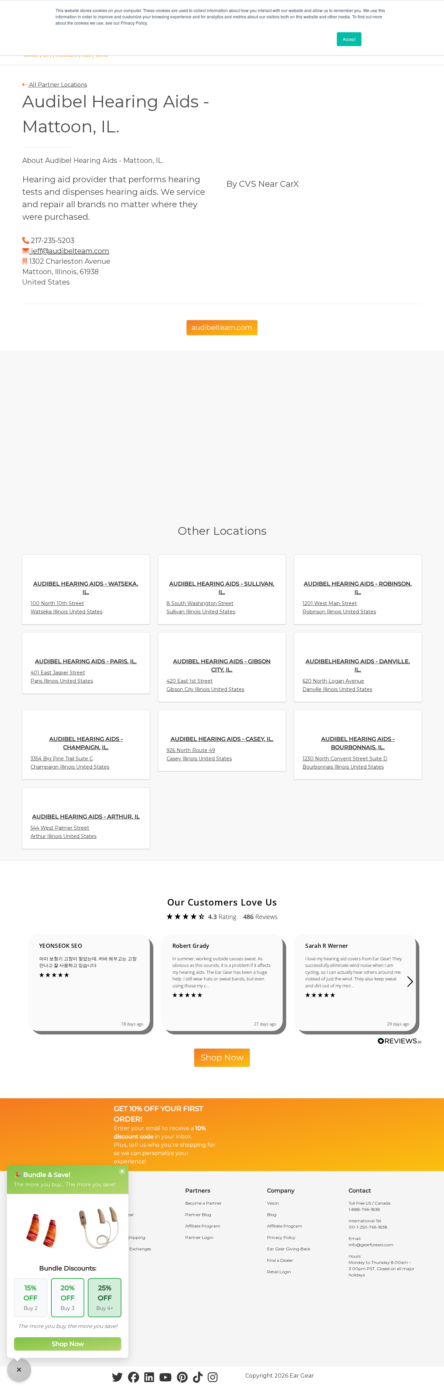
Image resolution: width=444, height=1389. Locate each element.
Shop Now (222, 1057)
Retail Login (279, 1271)
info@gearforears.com (371, 1244)
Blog (271, 1214)
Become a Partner (203, 1203)
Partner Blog (198, 1214)
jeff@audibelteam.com (70, 251)
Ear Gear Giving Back (288, 1248)
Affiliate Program (202, 1226)
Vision (273, 1203)
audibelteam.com (222, 327)
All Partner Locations (57, 84)
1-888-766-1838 (364, 1209)
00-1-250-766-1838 (368, 1227)
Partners (197, 1190)
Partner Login (199, 1237)
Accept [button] (349, 39)
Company (280, 1190)
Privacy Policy (281, 1237)
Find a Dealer (280, 1260)
